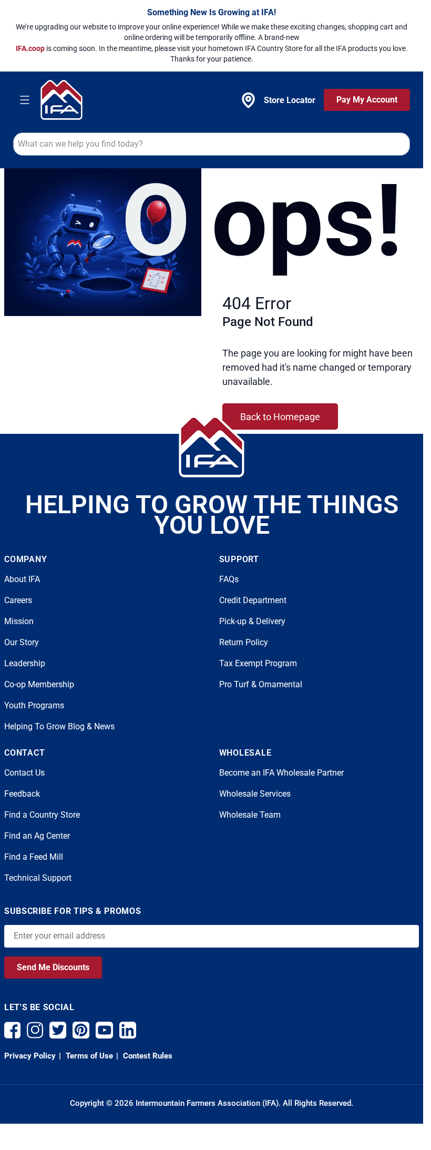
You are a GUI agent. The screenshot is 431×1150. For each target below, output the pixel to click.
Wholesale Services (255, 794)
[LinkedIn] (127, 1030)
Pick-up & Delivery (252, 621)
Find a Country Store (42, 815)
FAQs (229, 579)
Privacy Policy (30, 1056)
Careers (18, 600)
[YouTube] (104, 1030)
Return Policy (243, 642)
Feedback (22, 794)
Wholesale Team (250, 815)
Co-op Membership (39, 684)
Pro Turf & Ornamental (260, 684)
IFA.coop (31, 48)
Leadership (24, 663)
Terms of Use (88, 1056)
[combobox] (212, 144)
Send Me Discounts (53, 967)
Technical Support (37, 878)
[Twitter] (57, 1030)
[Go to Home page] (61, 99)
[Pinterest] (81, 1030)
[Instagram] (35, 1030)
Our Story (21, 642)
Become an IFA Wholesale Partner (281, 773)
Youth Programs (34, 705)
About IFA (22, 579)
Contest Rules (146, 1056)
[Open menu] (24, 99)
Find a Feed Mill (33, 857)
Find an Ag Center (37, 836)
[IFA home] (211, 446)
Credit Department (252, 600)
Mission (19, 621)
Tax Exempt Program (258, 663)
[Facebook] (12, 1030)
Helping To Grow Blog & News (59, 726)
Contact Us (24, 773)
